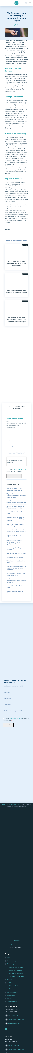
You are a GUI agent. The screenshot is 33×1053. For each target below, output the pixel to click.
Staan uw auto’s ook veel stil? (15, 557)
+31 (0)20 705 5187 (13, 1015)
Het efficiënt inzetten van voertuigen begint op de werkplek (16, 501)
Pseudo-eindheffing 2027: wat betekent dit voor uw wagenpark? (16, 263)
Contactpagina (11, 995)
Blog (16, 24)
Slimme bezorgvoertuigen (16, 976)
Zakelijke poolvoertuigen (16, 967)
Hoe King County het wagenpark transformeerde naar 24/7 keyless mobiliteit (16, 519)
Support (9, 998)
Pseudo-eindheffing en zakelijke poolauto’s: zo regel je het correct (16, 530)
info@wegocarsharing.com (16, 1019)
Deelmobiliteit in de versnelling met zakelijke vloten (16, 574)
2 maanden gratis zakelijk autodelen (14, 548)
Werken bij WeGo (14, 986)
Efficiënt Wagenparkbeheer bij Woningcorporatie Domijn (15, 507)
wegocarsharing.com (14, 1023)
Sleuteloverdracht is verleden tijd (16, 553)
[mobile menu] (28, 3)
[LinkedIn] (6, 1029)
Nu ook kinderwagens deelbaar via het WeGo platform (16, 525)
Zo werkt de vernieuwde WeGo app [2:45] (16, 586)
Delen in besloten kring (15, 970)
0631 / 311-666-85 (13, 1045)
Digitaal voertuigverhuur (16, 973)
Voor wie (9, 979)
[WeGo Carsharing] (16, 3)
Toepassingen (11, 964)
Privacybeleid (16, 940)
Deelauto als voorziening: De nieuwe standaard (15, 592)
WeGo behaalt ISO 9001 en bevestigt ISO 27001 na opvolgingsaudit (14, 542)
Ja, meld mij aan (14, 475)
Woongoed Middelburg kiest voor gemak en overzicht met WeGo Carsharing (16, 568)
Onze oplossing (11, 961)
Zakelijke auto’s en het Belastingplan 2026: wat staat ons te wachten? (16, 580)
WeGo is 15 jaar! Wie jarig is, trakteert (15, 536)
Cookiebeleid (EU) (12, 1001)
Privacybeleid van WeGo (20, 469)
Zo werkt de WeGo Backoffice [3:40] (15, 512)
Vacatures (12, 989)
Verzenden (8, 725)
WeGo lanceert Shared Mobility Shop (16, 561)
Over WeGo (10, 982)
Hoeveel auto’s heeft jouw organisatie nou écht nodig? (16, 291)
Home (3, 804)
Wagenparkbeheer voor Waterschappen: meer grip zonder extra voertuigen (16, 320)
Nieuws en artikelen (11, 804)
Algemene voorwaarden (16, 944)
